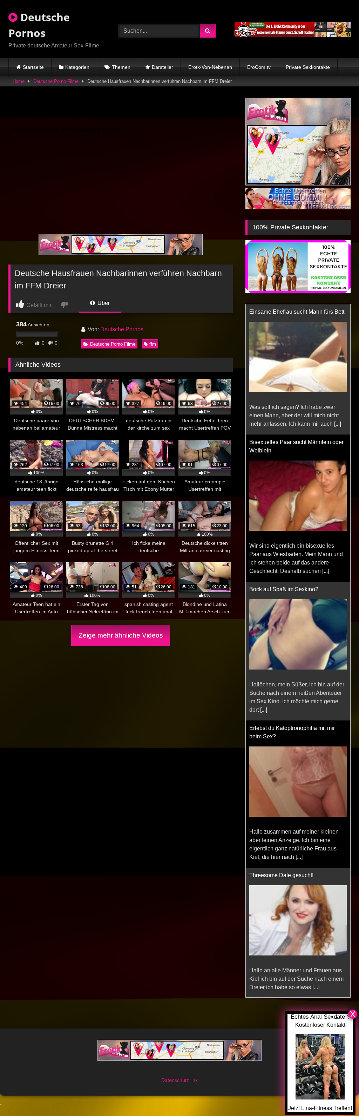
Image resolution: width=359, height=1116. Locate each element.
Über (103, 303)
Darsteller (162, 67)
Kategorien (77, 67)
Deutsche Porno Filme (56, 81)
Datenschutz (175, 1097)
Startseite (33, 67)
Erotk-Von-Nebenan (210, 67)
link (194, 1097)
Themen (121, 67)
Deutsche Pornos (39, 25)
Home (19, 81)
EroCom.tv (259, 67)
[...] (325, 441)
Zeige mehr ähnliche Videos (121, 635)
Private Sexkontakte (308, 67)
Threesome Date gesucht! (281, 745)
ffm (152, 344)
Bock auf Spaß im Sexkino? (283, 459)
